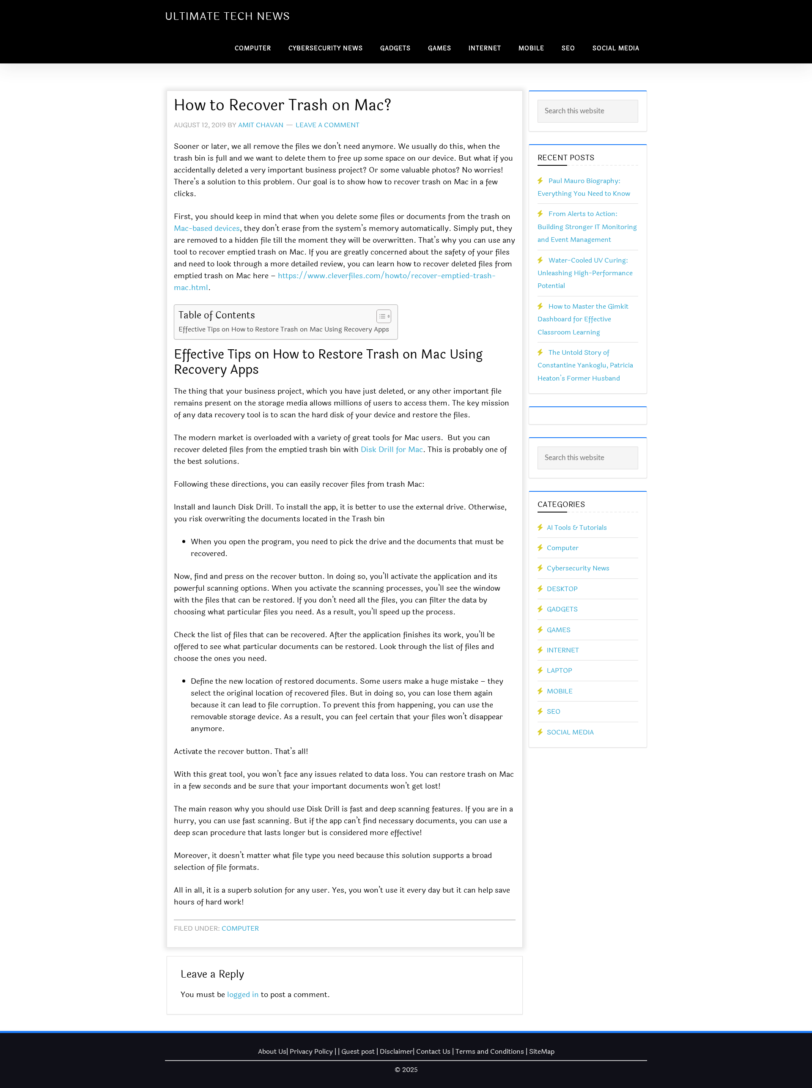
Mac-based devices (207, 228)
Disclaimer (396, 1051)
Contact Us (433, 1051)
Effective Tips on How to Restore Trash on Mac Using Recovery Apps (283, 329)
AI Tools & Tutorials (577, 527)
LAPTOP (559, 670)
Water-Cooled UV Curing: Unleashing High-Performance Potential (585, 273)
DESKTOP (562, 589)
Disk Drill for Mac (392, 449)
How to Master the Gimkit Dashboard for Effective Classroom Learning (583, 319)
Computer (240, 928)
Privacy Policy (311, 1051)
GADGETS (562, 609)
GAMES (559, 630)
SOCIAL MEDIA (570, 732)
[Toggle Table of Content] (379, 316)
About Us (272, 1051)
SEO (553, 711)
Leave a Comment (327, 125)
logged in (243, 994)
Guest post (358, 1051)
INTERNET (563, 650)
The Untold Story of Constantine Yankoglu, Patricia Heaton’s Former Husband (585, 365)
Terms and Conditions (489, 1051)
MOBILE (560, 691)
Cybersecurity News (578, 568)
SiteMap (541, 1051)
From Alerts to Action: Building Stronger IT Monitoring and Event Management (587, 226)
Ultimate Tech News (227, 16)
